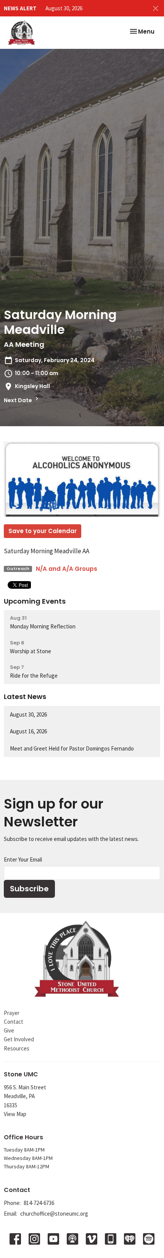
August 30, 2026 (63, 8)
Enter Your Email (23, 859)
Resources (16, 1048)
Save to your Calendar (42, 531)
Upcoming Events (35, 601)
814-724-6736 (39, 1202)
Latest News (25, 696)
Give (9, 1030)
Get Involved (19, 1039)
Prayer (11, 1012)
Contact (13, 1021)
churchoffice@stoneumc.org (54, 1213)
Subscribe (29, 888)
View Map (15, 1114)
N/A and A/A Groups (66, 569)
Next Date (18, 400)
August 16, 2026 (28, 731)
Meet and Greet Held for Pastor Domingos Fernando (72, 748)
